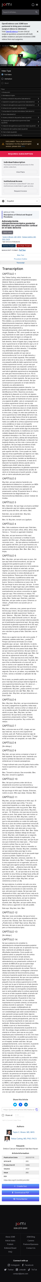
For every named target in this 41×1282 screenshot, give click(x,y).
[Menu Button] (37, 4)
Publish (10, 1244)
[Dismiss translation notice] (38, 144)
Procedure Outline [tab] (20, 259)
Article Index (10, 1241)
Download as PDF (22, 1192)
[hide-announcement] (38, 32)
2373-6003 (22, 1228)
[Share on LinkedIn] (26, 1104)
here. (23, 146)
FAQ (10, 1252)
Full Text (22, 250)
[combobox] (18, 12)
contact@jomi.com (20, 1274)
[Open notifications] (33, 4)
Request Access (20, 191)
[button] (20, 55)
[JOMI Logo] (7, 5)
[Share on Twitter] (15, 1104)
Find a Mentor (21, 1199)
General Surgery (9, 246)
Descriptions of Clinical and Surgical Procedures (18, 215)
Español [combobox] (10, 201)
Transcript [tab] (20, 263)
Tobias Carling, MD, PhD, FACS (24, 1139)
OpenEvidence (12, 32)
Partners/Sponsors (30, 1244)
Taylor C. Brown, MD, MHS (24, 1132)
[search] (36, 12)
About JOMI (10, 1237)
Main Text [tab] (20, 255)
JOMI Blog (31, 1237)
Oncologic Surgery (24, 246)
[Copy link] (37, 1110)
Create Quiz (22, 1186)
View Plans (20, 172)
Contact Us (30, 1248)
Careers (31, 1241)
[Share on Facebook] (20, 1104)
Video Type (6, 71)
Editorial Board (10, 1248)
